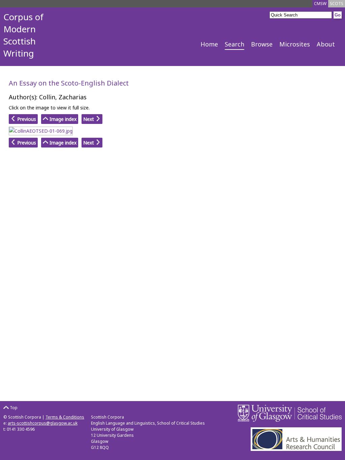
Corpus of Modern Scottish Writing (23, 35)
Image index (62, 119)
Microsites (294, 44)
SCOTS (336, 3)
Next (89, 119)
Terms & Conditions (64, 417)
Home (209, 44)
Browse (262, 44)
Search (234, 44)
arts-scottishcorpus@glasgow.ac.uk (42, 423)
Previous (26, 119)
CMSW (320, 3)
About (326, 44)
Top (13, 407)
